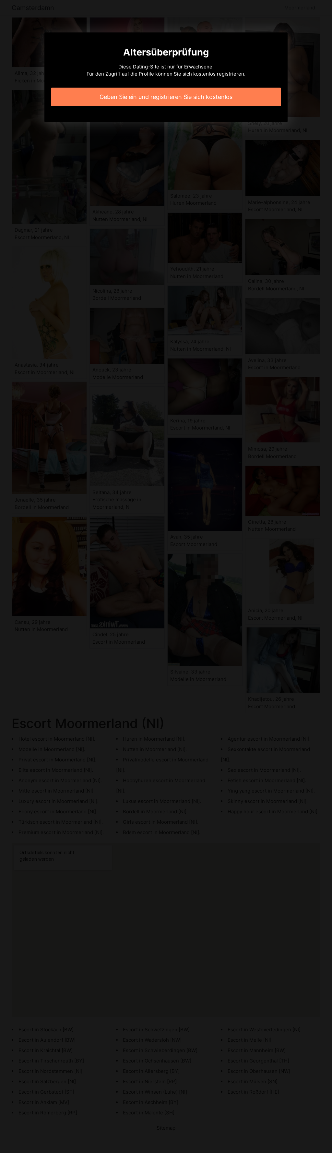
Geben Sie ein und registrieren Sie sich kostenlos (166, 96)
